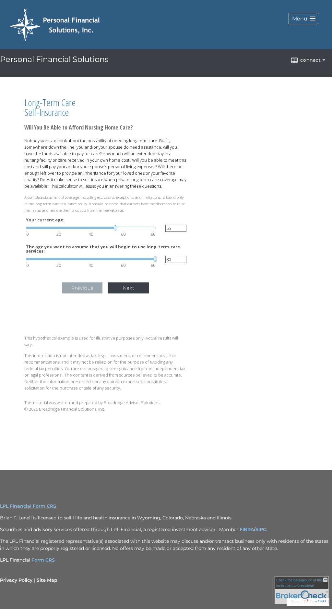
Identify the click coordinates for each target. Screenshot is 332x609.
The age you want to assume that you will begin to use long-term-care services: (103, 249)
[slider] (91, 228)
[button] (304, 18)
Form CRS (43, 560)
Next (129, 288)
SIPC (260, 529)
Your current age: (45, 220)
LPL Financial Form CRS (28, 506)
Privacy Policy (16, 580)
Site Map (47, 580)
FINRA (247, 529)
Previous (82, 288)
